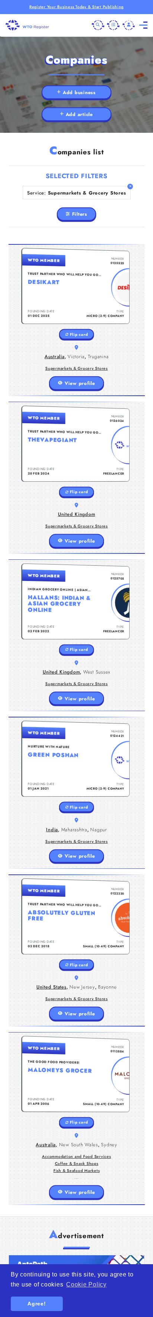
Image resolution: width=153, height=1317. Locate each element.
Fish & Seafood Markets (76, 1170)
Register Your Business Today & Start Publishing (76, 7)
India (52, 829)
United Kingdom (76, 514)
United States (51, 986)
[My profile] (129, 25)
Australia (55, 356)
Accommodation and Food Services (76, 1156)
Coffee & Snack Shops (76, 1163)
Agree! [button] (36, 1304)
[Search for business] (98, 25)
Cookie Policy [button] (86, 1284)
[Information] (113, 25)
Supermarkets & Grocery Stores (76, 368)
